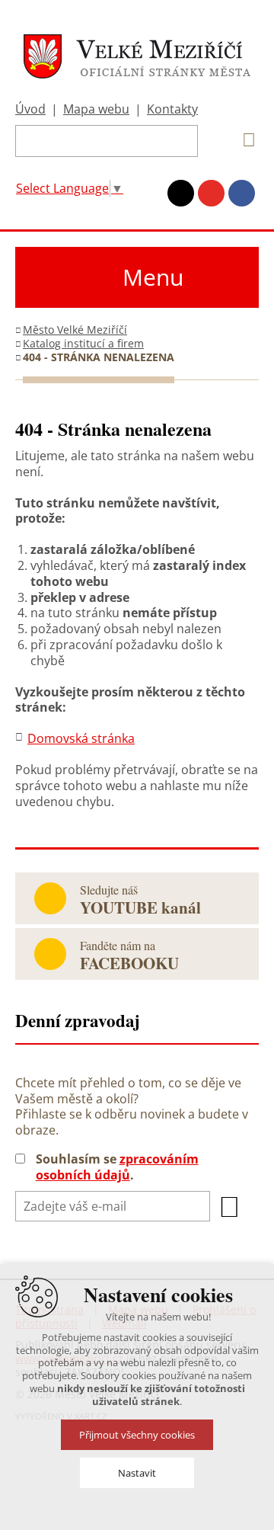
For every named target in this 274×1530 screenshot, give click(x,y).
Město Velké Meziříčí (75, 329)
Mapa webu (96, 109)
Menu (153, 277)
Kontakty (172, 109)
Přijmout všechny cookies (137, 1435)
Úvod (30, 109)
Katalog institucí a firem (83, 343)
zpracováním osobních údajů (117, 1167)
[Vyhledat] (243, 140)
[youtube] (211, 193)
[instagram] (180, 193)
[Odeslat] (230, 1207)
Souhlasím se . (117, 1167)
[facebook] (241, 193)
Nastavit (137, 1473)
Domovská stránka (81, 738)
